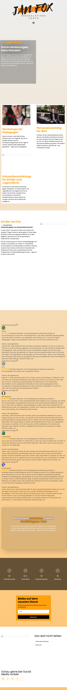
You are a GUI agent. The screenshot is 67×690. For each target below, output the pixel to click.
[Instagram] (17, 679)
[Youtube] (22, 679)
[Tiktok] (8, 679)
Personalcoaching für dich (49, 129)
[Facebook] (3, 679)
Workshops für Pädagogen (12, 130)
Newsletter (33, 617)
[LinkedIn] (12, 679)
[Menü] (33, 22)
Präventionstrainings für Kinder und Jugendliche (16, 180)
